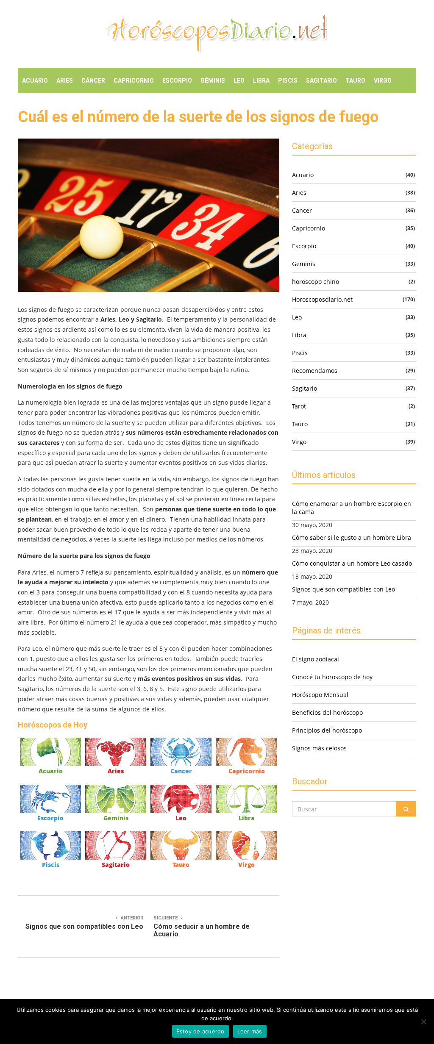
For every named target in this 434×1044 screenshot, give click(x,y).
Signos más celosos (319, 748)
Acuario (35, 80)
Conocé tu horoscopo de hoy (332, 677)
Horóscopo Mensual (320, 695)
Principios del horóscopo (327, 730)
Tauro (355, 80)
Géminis (212, 80)
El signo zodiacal (315, 659)
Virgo (383, 80)
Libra (261, 80)
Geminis (115, 818)
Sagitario (321, 80)
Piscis (288, 80)
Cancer (181, 771)
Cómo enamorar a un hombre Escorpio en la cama (351, 508)
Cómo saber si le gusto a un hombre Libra (351, 537)
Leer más (249, 1031)
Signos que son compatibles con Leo (343, 589)
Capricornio (134, 80)
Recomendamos (314, 371)
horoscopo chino (315, 282)
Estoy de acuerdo (200, 1031)
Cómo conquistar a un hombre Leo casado (352, 563)
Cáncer (93, 80)
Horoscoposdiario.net (322, 299)
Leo (239, 80)
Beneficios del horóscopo (327, 712)
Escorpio (177, 80)
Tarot (299, 406)
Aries (64, 80)
